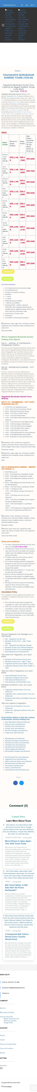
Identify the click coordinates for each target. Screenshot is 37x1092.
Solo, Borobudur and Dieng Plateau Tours (18, 682)
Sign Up (32, 5)
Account (2, 1035)
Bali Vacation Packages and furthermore (17, 751)
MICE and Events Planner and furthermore (18, 761)
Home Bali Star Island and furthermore (17, 770)
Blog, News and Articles (7, 1012)
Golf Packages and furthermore (15, 749)
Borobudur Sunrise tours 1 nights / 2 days (18, 661)
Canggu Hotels (8, 1023)
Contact (2, 1040)
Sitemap (2, 1053)
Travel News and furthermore (14, 765)
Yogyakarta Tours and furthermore (15, 759)
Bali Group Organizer (10, 1021)
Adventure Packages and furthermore (16, 741)
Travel (18, 71)
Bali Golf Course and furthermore (15, 747)
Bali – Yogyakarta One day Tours (15, 639)
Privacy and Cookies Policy (8, 1044)
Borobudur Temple (15, 102)
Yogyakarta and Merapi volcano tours (16, 678)
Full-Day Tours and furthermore (14, 728)
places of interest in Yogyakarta (14, 110)
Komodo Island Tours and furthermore (17, 757)
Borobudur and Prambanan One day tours (18, 659)
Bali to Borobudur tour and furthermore (17, 652)
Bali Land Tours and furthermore (15, 724)
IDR (22, 5)
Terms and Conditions (6, 1048)
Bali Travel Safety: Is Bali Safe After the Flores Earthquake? (16, 887)
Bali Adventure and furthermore (14, 738)
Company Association (6, 1017)
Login (26, 5)
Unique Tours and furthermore (14, 733)
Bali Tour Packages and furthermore (16, 730)
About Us (3, 1008)
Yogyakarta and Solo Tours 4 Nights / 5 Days (19, 664)
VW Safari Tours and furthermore (15, 745)
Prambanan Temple (27, 114)
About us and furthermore (13, 768)
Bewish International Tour (11, 1019)
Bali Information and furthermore (15, 763)
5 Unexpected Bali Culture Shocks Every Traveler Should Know (17, 936)
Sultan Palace (11, 114)
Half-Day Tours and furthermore (15, 726)
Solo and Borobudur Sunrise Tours (15, 675)
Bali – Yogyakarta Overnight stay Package (18, 645)
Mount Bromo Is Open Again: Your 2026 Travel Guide (18, 842)
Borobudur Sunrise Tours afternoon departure (19, 647)
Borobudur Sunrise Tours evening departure (18, 649)
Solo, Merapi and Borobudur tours (15, 680)
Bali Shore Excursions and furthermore (17, 743)
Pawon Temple (21, 112)
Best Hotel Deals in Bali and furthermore (17, 722)
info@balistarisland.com (9, 5)
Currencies (3, 1065)
